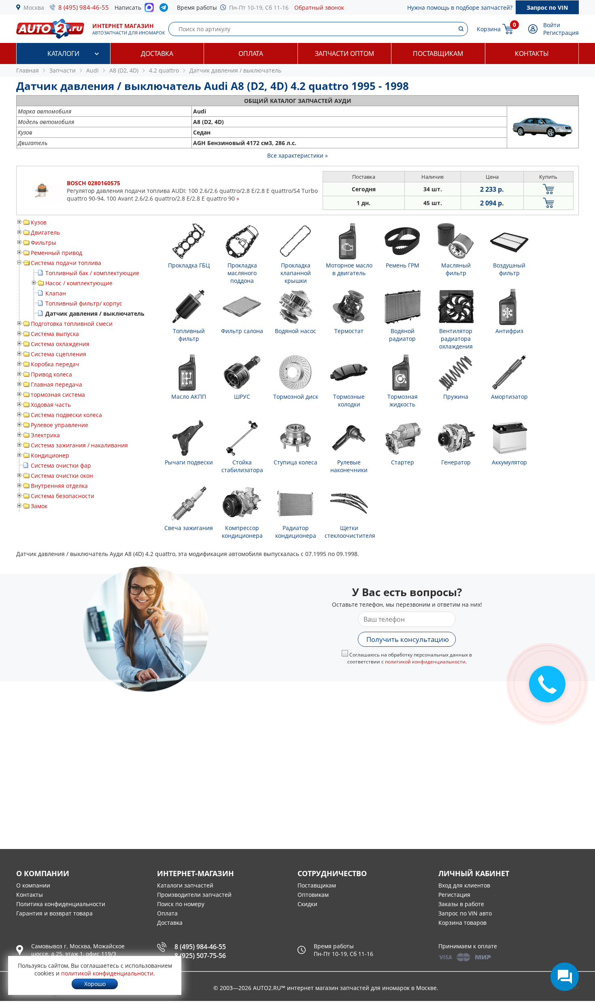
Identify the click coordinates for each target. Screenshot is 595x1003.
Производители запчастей (194, 894)
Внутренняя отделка (59, 486)
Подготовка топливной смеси (72, 323)
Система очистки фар (61, 465)
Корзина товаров (462, 922)
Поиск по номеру (180, 904)
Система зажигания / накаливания (79, 445)
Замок (39, 506)
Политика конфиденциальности (60, 904)
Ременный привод (56, 253)
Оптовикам (313, 894)
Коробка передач (55, 364)
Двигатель (45, 232)
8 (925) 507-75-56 (200, 955)
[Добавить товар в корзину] (548, 189)
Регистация (454, 894)
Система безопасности (62, 496)
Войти (551, 25)
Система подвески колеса (66, 415)
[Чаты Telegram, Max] (564, 976)
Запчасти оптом (344, 53)
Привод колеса (51, 374)
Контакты (532, 53)
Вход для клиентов (464, 885)
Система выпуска (55, 334)
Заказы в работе (461, 904)
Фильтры (43, 242)
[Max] (149, 10)
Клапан (55, 293)
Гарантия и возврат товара (54, 913)
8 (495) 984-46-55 (83, 7)
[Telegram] (165, 9)
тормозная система (58, 394)
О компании (33, 885)
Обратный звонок (319, 7)
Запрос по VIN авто (465, 913)
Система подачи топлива (66, 263)
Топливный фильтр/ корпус (83, 303)
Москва (33, 7)
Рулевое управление (59, 425)
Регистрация (561, 32)
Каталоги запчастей (185, 885)
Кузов (39, 222)
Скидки (307, 904)
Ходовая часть (51, 404)
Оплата (250, 53)
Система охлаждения (60, 344)
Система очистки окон (62, 475)
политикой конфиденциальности (425, 661)
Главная (27, 70)
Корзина (489, 29)
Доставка (157, 53)
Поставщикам (438, 53)
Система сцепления (58, 354)
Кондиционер (50, 455)
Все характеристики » (297, 155)
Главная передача (56, 384)
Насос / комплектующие (79, 283)
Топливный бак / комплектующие (92, 273)
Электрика (45, 435)
